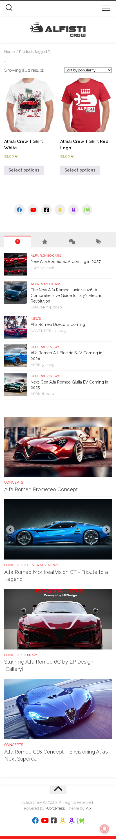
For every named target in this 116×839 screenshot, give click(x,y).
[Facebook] (19, 209)
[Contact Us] (87, 209)
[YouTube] (33, 209)
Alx (89, 808)
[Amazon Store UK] (73, 209)
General (38, 347)
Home (9, 51)
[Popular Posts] (44, 241)
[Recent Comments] (71, 241)
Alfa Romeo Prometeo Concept (41, 489)
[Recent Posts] (17, 241)
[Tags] (98, 241)
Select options (23, 170)
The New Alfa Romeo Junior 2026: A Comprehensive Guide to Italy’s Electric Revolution (66, 295)
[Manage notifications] (104, 828)
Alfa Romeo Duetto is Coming (58, 324)
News (36, 319)
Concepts (13, 482)
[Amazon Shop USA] (60, 209)
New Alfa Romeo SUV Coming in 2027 (66, 261)
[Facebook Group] (46, 209)
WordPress (55, 808)
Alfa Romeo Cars (46, 256)
